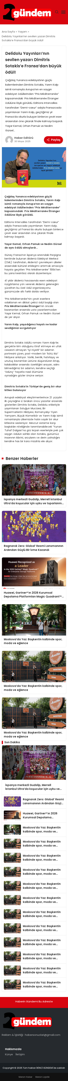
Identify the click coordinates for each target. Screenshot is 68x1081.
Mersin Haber (25, 1076)
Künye (9, 1054)
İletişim (20, 1054)
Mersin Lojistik (42, 1076)
